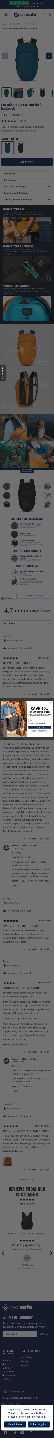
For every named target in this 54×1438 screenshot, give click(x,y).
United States (15, 1424)
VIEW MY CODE (40, 727)
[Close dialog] (51, 703)
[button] (3, 373)
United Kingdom (38, 1424)
